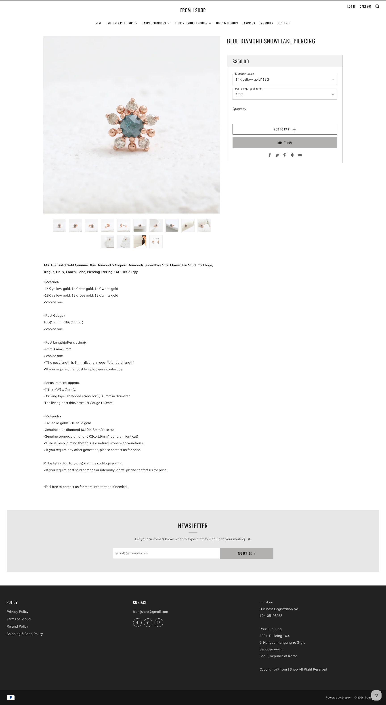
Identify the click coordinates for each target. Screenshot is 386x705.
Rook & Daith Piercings (191, 23)
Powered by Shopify (338, 697)
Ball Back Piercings (120, 23)
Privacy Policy (17, 611)
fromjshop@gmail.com (150, 611)
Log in (351, 6)
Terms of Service (19, 619)
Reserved (284, 23)
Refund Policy (17, 626)
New (98, 23)
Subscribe (244, 553)
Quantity (239, 109)
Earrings (249, 23)
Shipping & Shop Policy (25, 634)
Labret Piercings (154, 23)
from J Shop (193, 10)
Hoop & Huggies (227, 23)
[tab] (59, 225)
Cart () (365, 6)
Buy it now (284, 142)
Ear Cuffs (266, 23)
